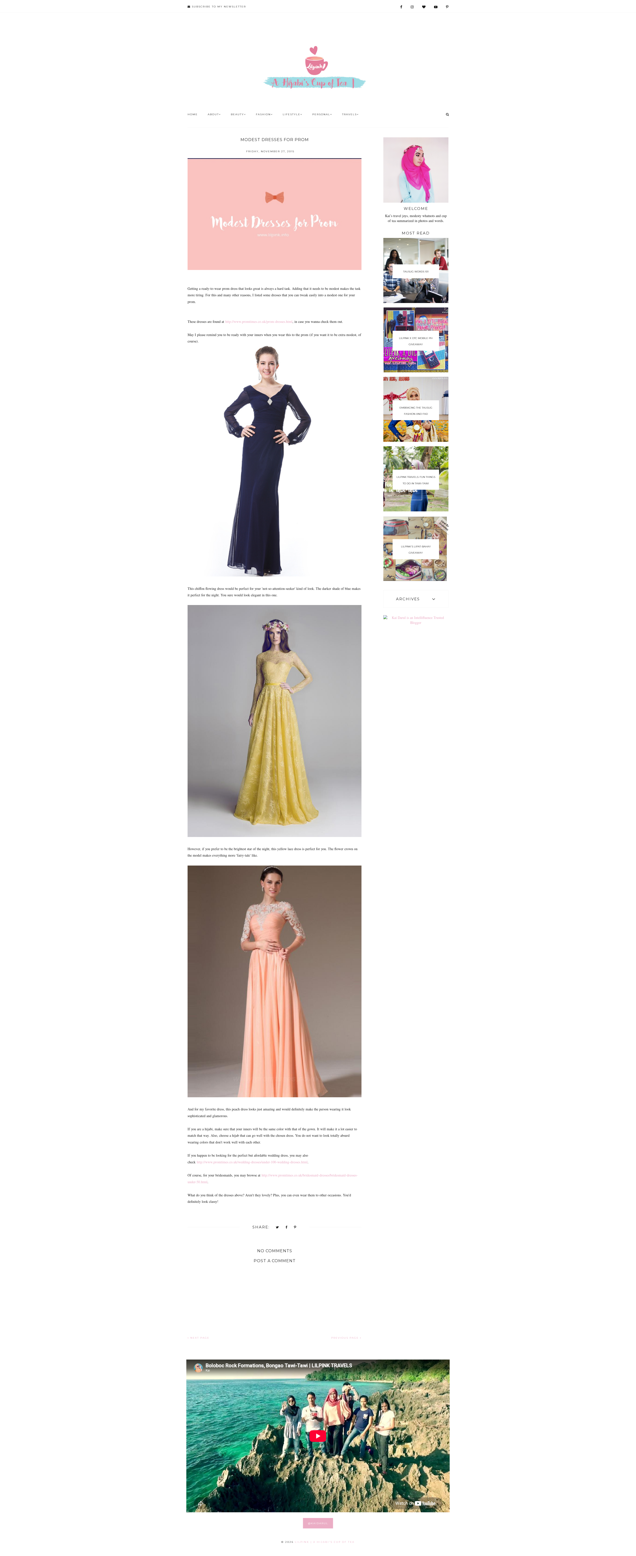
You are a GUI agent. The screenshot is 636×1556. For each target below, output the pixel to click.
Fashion (263, 114)
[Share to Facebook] (286, 1227)
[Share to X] (277, 1227)
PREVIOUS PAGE (345, 1337)
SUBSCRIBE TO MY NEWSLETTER (218, 6)
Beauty (237, 114)
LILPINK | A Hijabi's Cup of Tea (325, 1542)
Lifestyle (291, 114)
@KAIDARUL (318, 1523)
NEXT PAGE (199, 1337)
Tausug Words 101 (416, 271)
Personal (321, 114)
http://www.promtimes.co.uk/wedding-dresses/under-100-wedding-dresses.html (252, 1162)
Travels (349, 114)
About (213, 114)
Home (193, 114)
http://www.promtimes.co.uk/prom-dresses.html (258, 321)
